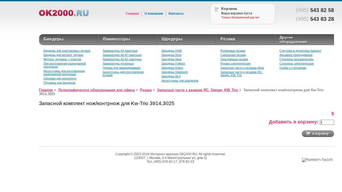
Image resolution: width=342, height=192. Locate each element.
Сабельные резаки (233, 55)
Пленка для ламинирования (121, 67)
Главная (132, 13)
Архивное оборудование (296, 55)
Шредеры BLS (171, 76)
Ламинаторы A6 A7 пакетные (122, 55)
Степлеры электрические (296, 63)
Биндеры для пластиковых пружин (67, 50)
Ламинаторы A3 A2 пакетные (122, 59)
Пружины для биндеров (59, 82)
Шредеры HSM (172, 50)
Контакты (176, 13)
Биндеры (54, 39)
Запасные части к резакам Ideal (242, 67)
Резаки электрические (235, 63)
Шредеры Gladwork (175, 72)
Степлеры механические (296, 59)
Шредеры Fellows (173, 63)
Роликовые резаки (232, 50)
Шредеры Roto (171, 55)
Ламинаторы (116, 39)
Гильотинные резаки (234, 59)
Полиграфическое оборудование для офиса (96, 90)
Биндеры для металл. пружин (63, 55)
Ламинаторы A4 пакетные (120, 50)
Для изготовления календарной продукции (65, 65)
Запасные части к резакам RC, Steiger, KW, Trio (241, 73)
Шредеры (172, 39)
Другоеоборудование (293, 39)
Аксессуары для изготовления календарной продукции (64, 72)
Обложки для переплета (60, 78)
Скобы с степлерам (292, 67)
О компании (154, 13)
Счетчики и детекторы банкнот (300, 50)
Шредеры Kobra (172, 67)
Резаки (227, 39)
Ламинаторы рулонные (118, 63)
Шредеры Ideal (171, 59)
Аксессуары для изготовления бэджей (123, 73)
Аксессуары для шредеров (180, 80)
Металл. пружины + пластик (62, 59)
